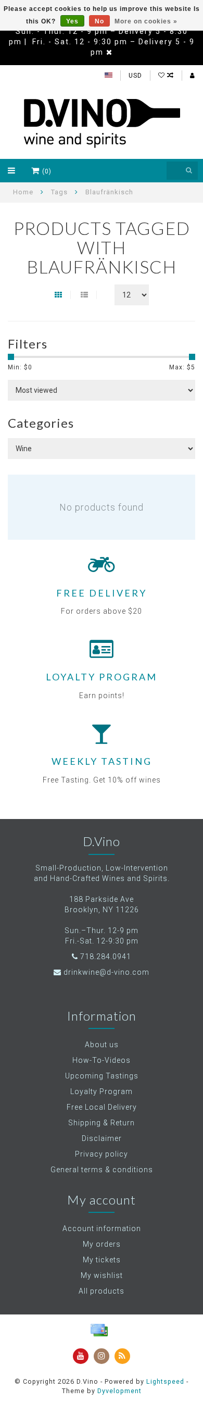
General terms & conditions (101, 1169)
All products (101, 1291)
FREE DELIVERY (101, 593)
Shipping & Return (101, 1123)
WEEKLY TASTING (102, 761)
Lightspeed (165, 1381)
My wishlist (102, 1275)
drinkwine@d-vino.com (106, 972)
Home (23, 192)
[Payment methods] (99, 1330)
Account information (101, 1228)
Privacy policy (101, 1154)
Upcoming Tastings (101, 1076)
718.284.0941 (105, 956)
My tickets (102, 1260)
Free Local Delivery (102, 1107)
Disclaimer (102, 1138)
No (99, 21)
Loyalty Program (101, 1091)
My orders (102, 1244)
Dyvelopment (119, 1391)
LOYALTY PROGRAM (101, 677)
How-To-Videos (101, 1060)
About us (102, 1044)
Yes (72, 21)
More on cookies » (146, 21)
